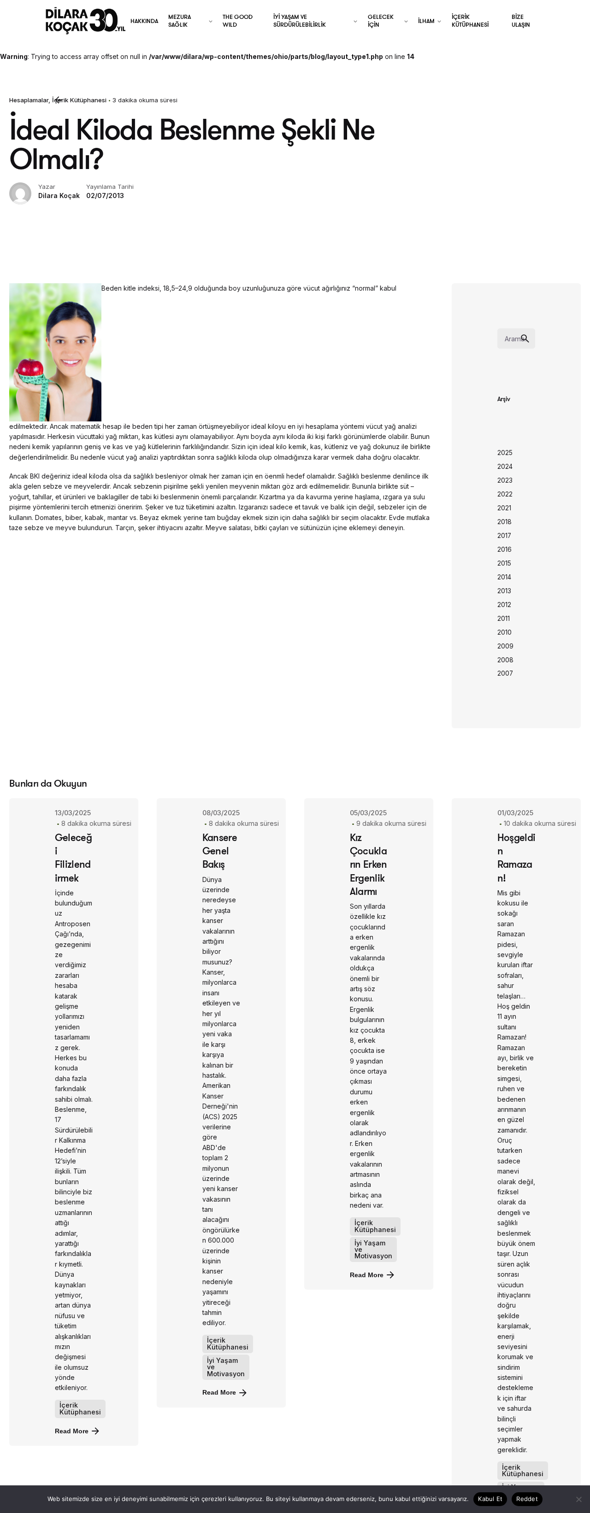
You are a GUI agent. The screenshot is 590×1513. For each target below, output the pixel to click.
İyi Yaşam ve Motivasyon (226, 1367)
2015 (504, 563)
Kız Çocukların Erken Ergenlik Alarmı (368, 864)
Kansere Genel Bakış (219, 850)
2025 (505, 452)
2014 (504, 577)
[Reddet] (578, 1499)
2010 (504, 632)
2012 (504, 604)
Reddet (527, 1498)
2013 (504, 591)
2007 (505, 673)
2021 (504, 508)
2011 (503, 618)
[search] (525, 338)
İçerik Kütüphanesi (80, 1408)
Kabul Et (490, 1498)
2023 (505, 480)
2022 (505, 494)
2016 (504, 549)
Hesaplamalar (28, 100)
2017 (504, 535)
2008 (505, 660)
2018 (504, 522)
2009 (505, 646)
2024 (505, 466)
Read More (71, 1431)
